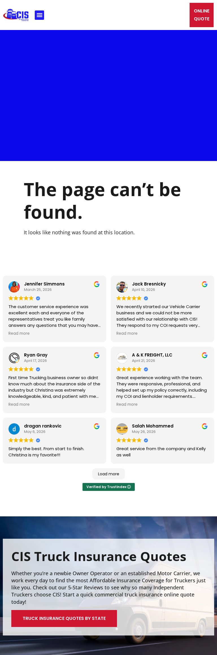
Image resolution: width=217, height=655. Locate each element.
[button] (39, 15)
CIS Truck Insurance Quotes (98, 556)
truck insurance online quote (159, 594)
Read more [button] (19, 333)
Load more (108, 474)
